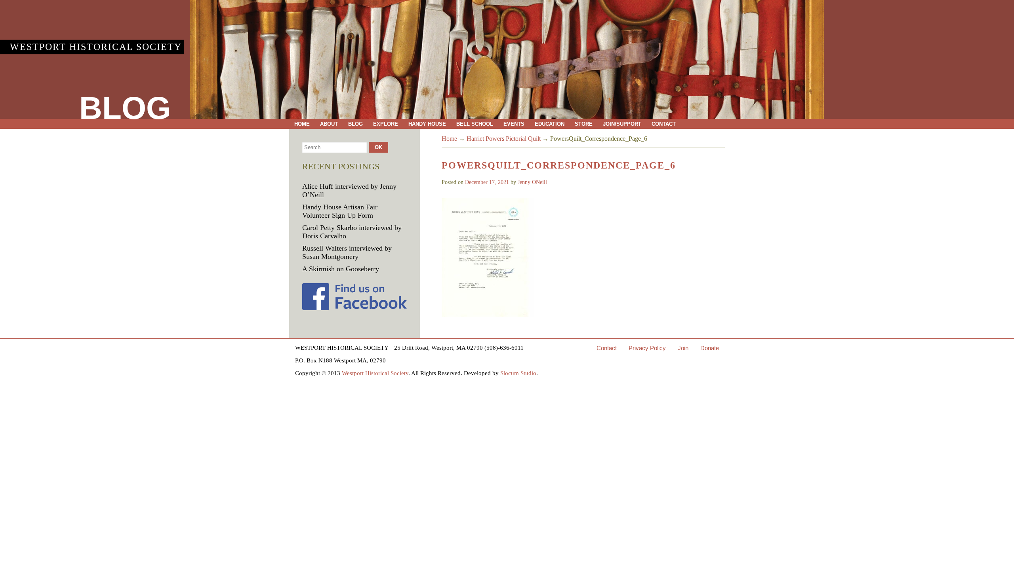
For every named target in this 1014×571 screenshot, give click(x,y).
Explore (385, 124)
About (329, 124)
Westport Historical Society (96, 47)
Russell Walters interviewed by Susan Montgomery (347, 252)
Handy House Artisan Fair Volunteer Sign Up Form (339, 211)
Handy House (427, 124)
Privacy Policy (647, 348)
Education (549, 124)
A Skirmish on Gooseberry (340, 269)
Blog (355, 124)
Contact (664, 124)
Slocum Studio (518, 373)
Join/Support (622, 124)
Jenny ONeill (532, 182)
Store (584, 124)
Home (302, 124)
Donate (709, 348)
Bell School (474, 124)
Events (513, 124)
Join (683, 348)
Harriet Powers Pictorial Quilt (504, 138)
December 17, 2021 (487, 182)
